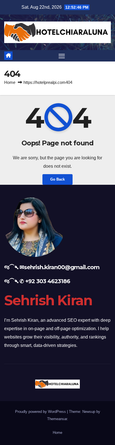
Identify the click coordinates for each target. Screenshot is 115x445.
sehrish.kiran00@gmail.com (61, 267)
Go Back (57, 179)
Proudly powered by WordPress (41, 412)
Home (9, 82)
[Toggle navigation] (62, 56)
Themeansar (57, 419)
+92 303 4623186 (47, 281)
